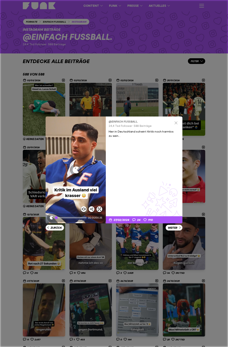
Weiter (172, 227)
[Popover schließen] (176, 122)
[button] (76, 169)
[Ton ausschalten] (84, 209)
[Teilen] (91, 209)
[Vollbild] (99, 209)
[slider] (71, 217)
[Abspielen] (75, 170)
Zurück (56, 227)
